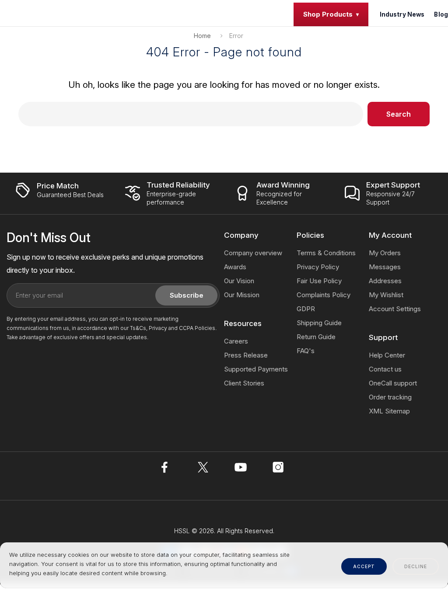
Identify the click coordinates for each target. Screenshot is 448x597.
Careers (236, 341)
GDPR (306, 309)
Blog (441, 14)
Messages (385, 267)
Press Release (246, 355)
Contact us (385, 369)
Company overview (253, 253)
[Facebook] (165, 467)
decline (415, 566)
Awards (235, 267)
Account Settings (395, 309)
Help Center (387, 355)
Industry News (402, 14)
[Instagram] (278, 467)
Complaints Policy (323, 295)
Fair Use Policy (319, 281)
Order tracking (390, 397)
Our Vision (239, 281)
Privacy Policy (318, 267)
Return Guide (316, 337)
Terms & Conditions (326, 253)
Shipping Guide (319, 323)
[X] (203, 467)
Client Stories (244, 383)
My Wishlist (386, 295)
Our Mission (241, 295)
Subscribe (186, 295)
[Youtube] (240, 467)
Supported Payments (256, 369)
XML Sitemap (389, 411)
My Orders (385, 253)
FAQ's (306, 351)
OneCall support (393, 383)
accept (364, 566)
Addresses (385, 281)
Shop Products (328, 14)
